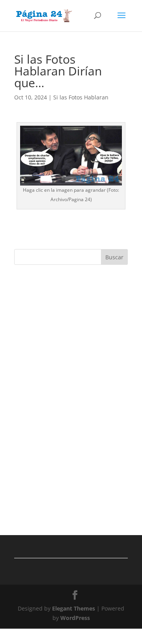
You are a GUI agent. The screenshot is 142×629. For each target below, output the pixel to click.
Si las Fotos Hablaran (80, 97)
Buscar (114, 257)
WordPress (75, 618)
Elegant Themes (73, 608)
